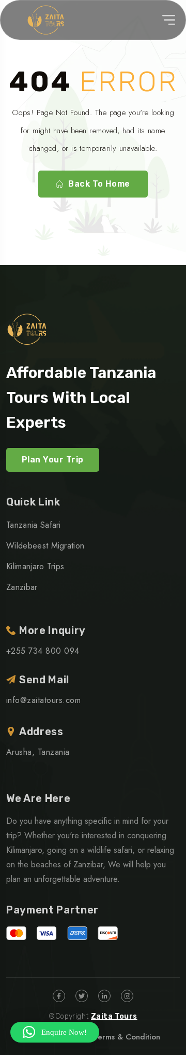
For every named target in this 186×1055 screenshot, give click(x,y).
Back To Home (99, 184)
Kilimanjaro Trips (35, 566)
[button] (54, 1032)
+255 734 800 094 (43, 651)
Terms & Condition (127, 1037)
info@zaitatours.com (43, 700)
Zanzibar (22, 587)
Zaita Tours (114, 1016)
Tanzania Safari (33, 525)
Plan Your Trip (53, 460)
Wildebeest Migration (45, 546)
